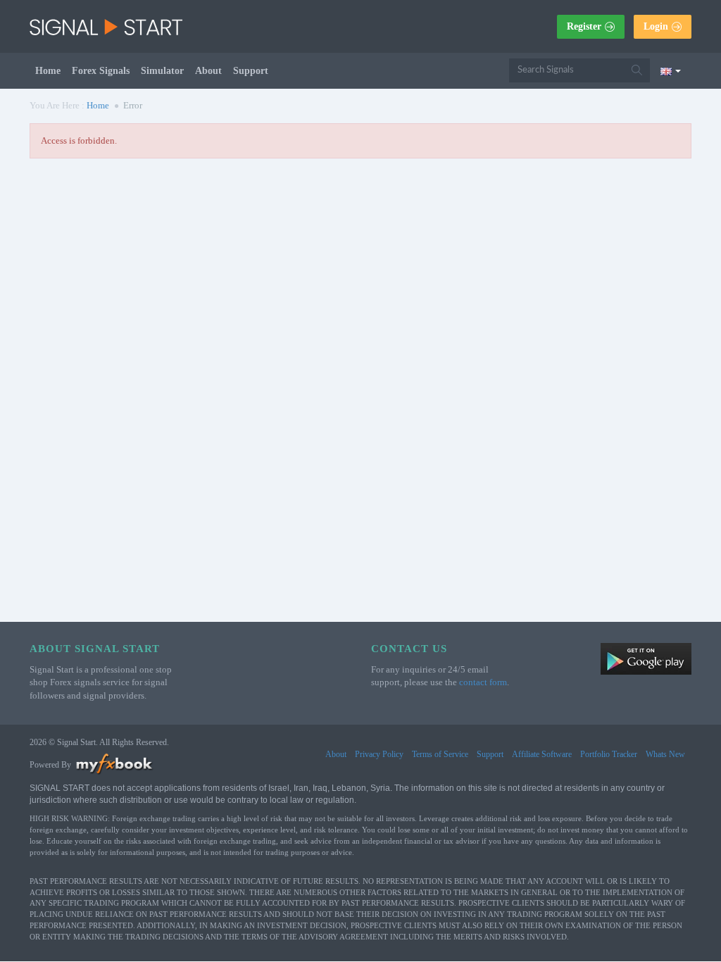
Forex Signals (101, 70)
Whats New (665, 754)
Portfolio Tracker (608, 754)
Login (656, 26)
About (208, 70)
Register (584, 26)
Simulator (162, 70)
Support (250, 70)
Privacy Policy (379, 754)
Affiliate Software (542, 754)
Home (48, 70)
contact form (483, 682)
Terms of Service (440, 754)
